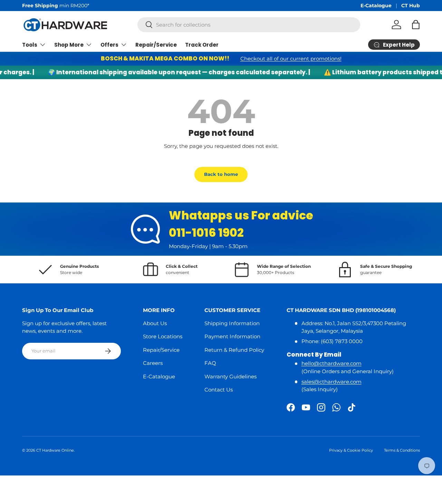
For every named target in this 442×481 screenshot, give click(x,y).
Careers (153, 363)
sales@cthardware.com (331, 381)
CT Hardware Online (55, 450)
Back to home (221, 174)
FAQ (210, 363)
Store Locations (162, 336)
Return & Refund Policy (234, 350)
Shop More (69, 44)
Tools (29, 44)
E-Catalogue (376, 5)
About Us (155, 323)
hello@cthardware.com (331, 363)
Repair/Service (156, 44)
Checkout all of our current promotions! (291, 58)
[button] (415, 24)
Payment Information (232, 336)
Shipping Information (232, 323)
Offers (109, 44)
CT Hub (410, 5)
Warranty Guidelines (230, 376)
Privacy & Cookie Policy (351, 450)
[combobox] (248, 24)
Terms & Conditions (402, 450)
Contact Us (218, 389)
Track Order (202, 44)
